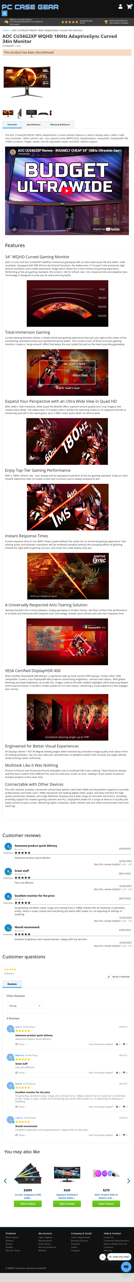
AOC (18, 45)
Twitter (74, 1247)
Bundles (9, 1247)
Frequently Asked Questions (116, 1240)
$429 (67, 1190)
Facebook (75, 1243)
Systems (9, 1240)
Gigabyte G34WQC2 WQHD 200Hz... (67, 1196)
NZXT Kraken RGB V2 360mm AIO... (106, 1196)
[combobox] (25, 1006)
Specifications (33, 124)
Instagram (75, 1250)
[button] (21, 1044)
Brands (9, 1243)
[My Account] (121, 6)
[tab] (119, 977)
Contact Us (109, 1237)
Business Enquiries (79, 1240)
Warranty (108, 1250)
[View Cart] (128, 7)
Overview (12, 124)
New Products (12, 1237)
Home (5, 30)
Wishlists (42, 1250)
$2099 (28, 1190)
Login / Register (45, 1237)
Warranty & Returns (60, 124)
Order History (44, 1243)
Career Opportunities (80, 1237)
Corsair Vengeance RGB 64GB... (28, 1196)
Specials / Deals (13, 1250)
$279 (106, 1190)
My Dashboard (45, 1240)
